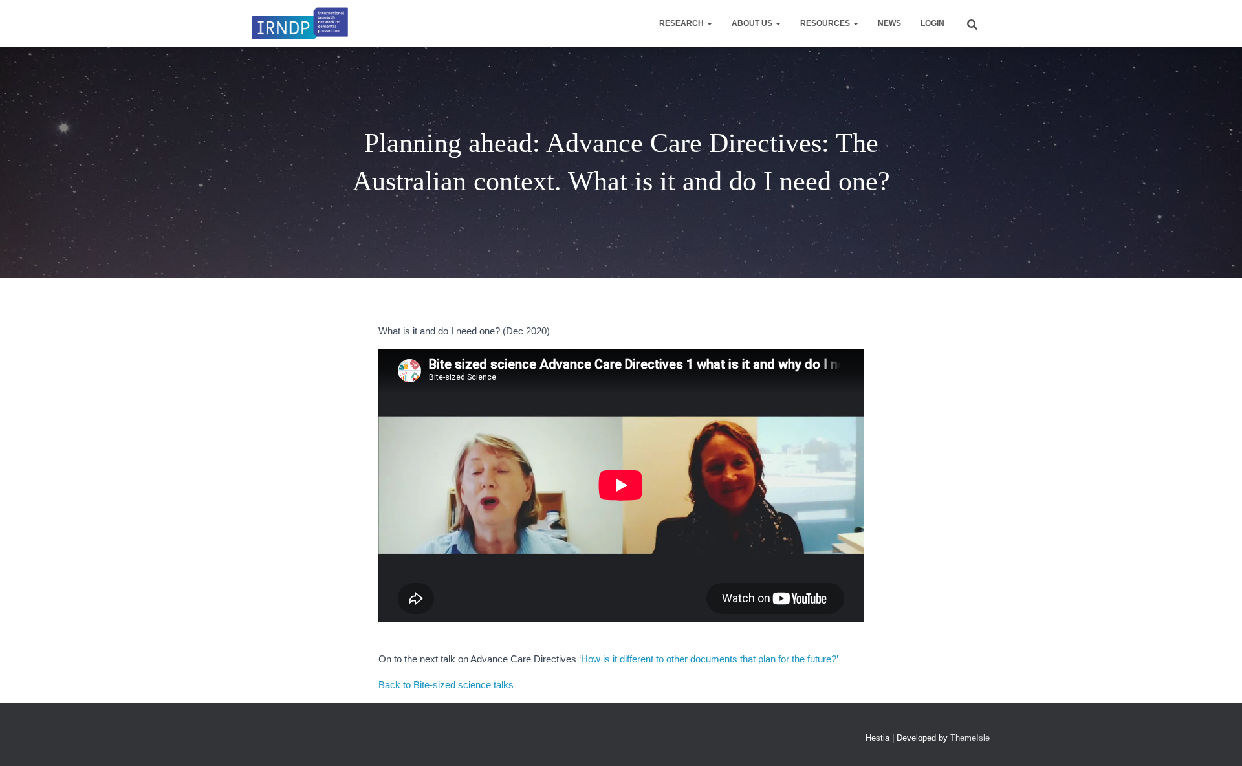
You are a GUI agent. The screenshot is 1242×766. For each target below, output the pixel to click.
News (889, 23)
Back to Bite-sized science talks (446, 684)
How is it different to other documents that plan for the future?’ (709, 658)
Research (682, 23)
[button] (709, 23)
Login (932, 23)
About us (753, 23)
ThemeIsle (970, 738)
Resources (826, 23)
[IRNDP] (300, 23)
